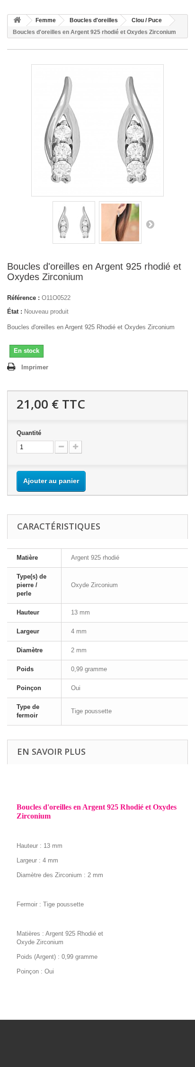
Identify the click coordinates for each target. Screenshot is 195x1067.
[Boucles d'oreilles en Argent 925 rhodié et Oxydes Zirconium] (74, 222)
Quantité (29, 432)
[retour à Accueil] (17, 20)
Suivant (150, 224)
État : (14, 311)
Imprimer (34, 367)
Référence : (23, 297)
